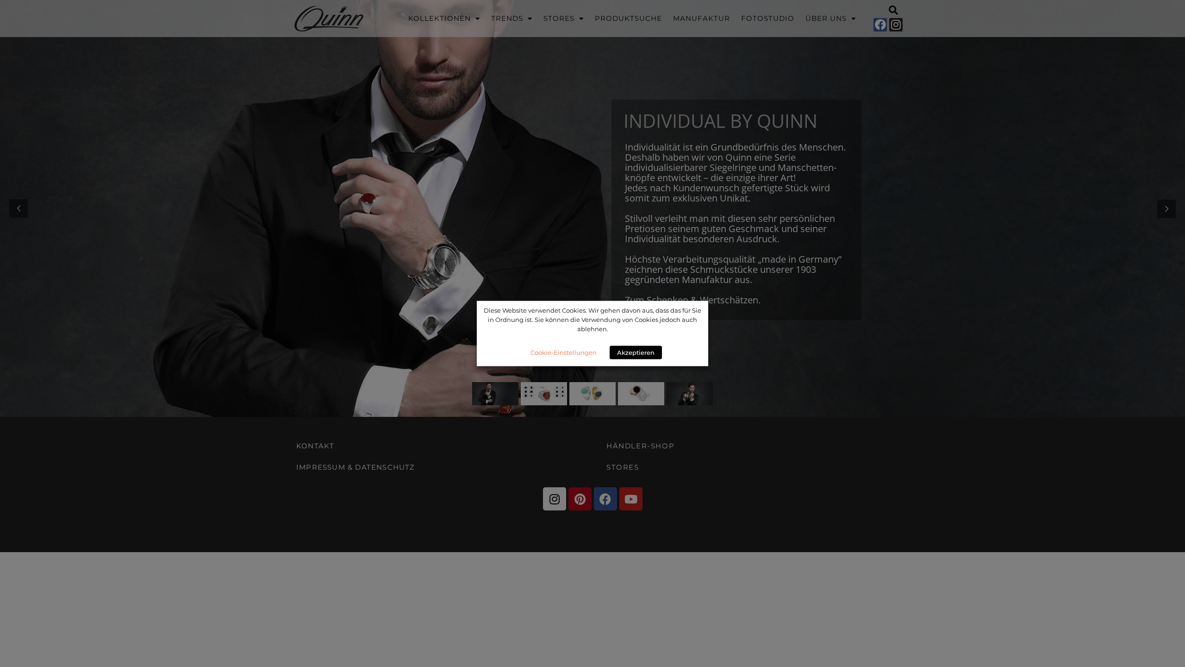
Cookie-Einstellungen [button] (563, 352)
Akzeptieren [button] (636, 352)
